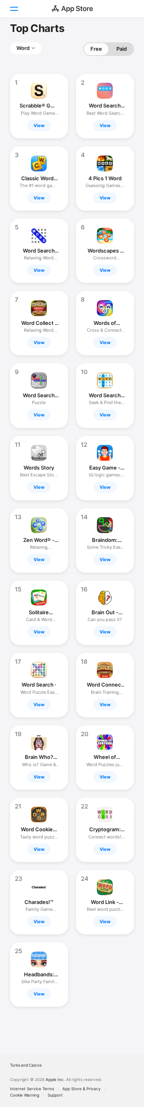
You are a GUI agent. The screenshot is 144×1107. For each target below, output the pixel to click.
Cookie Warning (24, 1095)
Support (55, 1095)
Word (23, 48)
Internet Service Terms (32, 1089)
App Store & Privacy (81, 1089)
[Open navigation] (13, 9)
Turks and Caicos (26, 1065)
